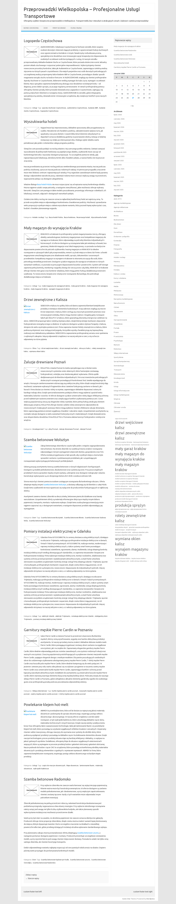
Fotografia (118, 249)
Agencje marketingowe (122, 203)
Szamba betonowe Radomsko (47, 779)
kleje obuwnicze (72, 765)
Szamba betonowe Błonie (74, 517)
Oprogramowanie (120, 320)
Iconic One (126, 899)
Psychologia (118, 341)
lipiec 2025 (118, 165)
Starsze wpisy (32, 878)
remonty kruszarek (121, 512)
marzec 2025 (118, 181)
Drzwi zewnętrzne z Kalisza (45, 300)
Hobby (116, 253)
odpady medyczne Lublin (123, 494)
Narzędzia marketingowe (123, 299)
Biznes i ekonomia (31, 28)
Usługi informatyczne (121, 390)
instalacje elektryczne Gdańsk (83, 616)
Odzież (116, 307)
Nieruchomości (119, 303)
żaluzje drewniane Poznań (69, 429)
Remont (117, 345)
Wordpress (150, 899)
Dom (46, 28)
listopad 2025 (119, 148)
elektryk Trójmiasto (63, 616)
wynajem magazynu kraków (59, 289)
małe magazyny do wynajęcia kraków (56, 286)
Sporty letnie (118, 357)
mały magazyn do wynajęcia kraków (130, 456)
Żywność (117, 411)
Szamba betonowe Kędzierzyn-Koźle (55, 860)
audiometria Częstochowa (77, 108)
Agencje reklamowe (121, 207)
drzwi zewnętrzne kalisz (69, 348)
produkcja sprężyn (130, 505)
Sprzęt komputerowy (122, 361)
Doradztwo (118, 232)
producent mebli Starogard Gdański (126, 499)
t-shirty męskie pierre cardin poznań (72, 694)
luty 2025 (117, 185)
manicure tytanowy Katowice (140, 445)
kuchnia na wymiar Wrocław (123, 442)
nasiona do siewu (134, 486)
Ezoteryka (117, 240)
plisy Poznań (53, 429)
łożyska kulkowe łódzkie (122, 558)
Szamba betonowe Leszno (88, 833)
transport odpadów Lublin (123, 532)
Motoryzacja (118, 295)
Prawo (116, 332)
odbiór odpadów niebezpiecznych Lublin (127, 491)
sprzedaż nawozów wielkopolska (139, 527)
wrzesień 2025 (119, 156)
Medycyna (117, 291)
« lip (132, 106)
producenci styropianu (143, 496)
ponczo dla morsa (137, 494)
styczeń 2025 (118, 190)
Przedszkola (118, 336)
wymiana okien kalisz (37, 351)
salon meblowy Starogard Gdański (126, 525)
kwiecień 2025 (119, 177)
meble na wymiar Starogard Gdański (126, 481)
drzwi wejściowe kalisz (49, 348)
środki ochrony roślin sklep (138, 561)
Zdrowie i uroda (120, 407)
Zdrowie (117, 403)
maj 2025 (117, 173)
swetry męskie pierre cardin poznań (44, 694)
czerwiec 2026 (119, 119)
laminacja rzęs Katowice (122, 445)
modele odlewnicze (121, 486)
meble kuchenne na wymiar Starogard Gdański (130, 476)
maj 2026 (117, 123)
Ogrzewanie (118, 311)
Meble (116, 286)
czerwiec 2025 (119, 169)
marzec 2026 (118, 131)
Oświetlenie (118, 324)
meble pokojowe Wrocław (140, 483)
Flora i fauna (76, 28)
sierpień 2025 (119, 160)
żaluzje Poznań (85, 429)
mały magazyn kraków (39, 289)
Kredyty (117, 270)
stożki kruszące (120, 530)
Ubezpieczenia (119, 374)
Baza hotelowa (69, 217)
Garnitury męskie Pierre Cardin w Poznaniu (58, 630)
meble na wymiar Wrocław (123, 483)
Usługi (34, 108)
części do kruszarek (121, 418)
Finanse (116, 245)
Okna (34, 348)
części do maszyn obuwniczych (53, 765)
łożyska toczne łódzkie (138, 558)
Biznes (116, 216)
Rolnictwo (117, 349)
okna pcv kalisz (85, 348)
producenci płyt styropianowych (125, 496)
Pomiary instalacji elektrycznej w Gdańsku (57, 531)
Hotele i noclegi (38, 217)
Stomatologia (119, 366)
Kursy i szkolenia (120, 278)
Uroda (116, 382)
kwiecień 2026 (119, 127)
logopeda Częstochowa (49, 111)
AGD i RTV (117, 199)
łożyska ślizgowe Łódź (122, 561)
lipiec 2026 (118, 115)
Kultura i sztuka (119, 274)
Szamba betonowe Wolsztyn (46, 440)
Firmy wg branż (59, 28)
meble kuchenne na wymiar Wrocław (126, 478)
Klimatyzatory (119, 266)
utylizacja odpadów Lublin (140, 532)
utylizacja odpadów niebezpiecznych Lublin (128, 535)
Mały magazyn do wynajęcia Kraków (53, 228)
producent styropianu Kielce (124, 501)
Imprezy (117, 261)
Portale (116, 328)
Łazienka (117, 282)
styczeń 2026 (118, 140)
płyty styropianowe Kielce (138, 509)
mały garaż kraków (78, 286)
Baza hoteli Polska (44, 184)
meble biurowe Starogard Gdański (126, 473)
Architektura (118, 211)
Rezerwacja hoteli (83, 217)
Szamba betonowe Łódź (123, 55)
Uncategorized (38, 429)
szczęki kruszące (131, 530)
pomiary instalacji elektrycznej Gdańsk (47, 619)
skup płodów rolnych (121, 527)
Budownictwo (119, 220)
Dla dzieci (117, 224)
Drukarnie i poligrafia (121, 236)
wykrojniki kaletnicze (41, 768)
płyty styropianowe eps (122, 509)
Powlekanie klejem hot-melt (46, 705)
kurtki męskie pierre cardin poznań (65, 691)
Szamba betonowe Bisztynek (52, 517)
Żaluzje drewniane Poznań (45, 362)
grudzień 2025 (119, 144)
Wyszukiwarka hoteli (40, 122)
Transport (117, 370)
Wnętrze (117, 399)
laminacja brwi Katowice (140, 442)
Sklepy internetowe (39, 691)
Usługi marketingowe (121, 395)
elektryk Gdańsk (48, 616)
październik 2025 (120, 152)
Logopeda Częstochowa (43, 41)
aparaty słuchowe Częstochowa (54, 108)
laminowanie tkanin (87, 765)
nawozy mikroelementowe (123, 489)
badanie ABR (93, 108)
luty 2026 (117, 135)
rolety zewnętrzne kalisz (130, 518)
